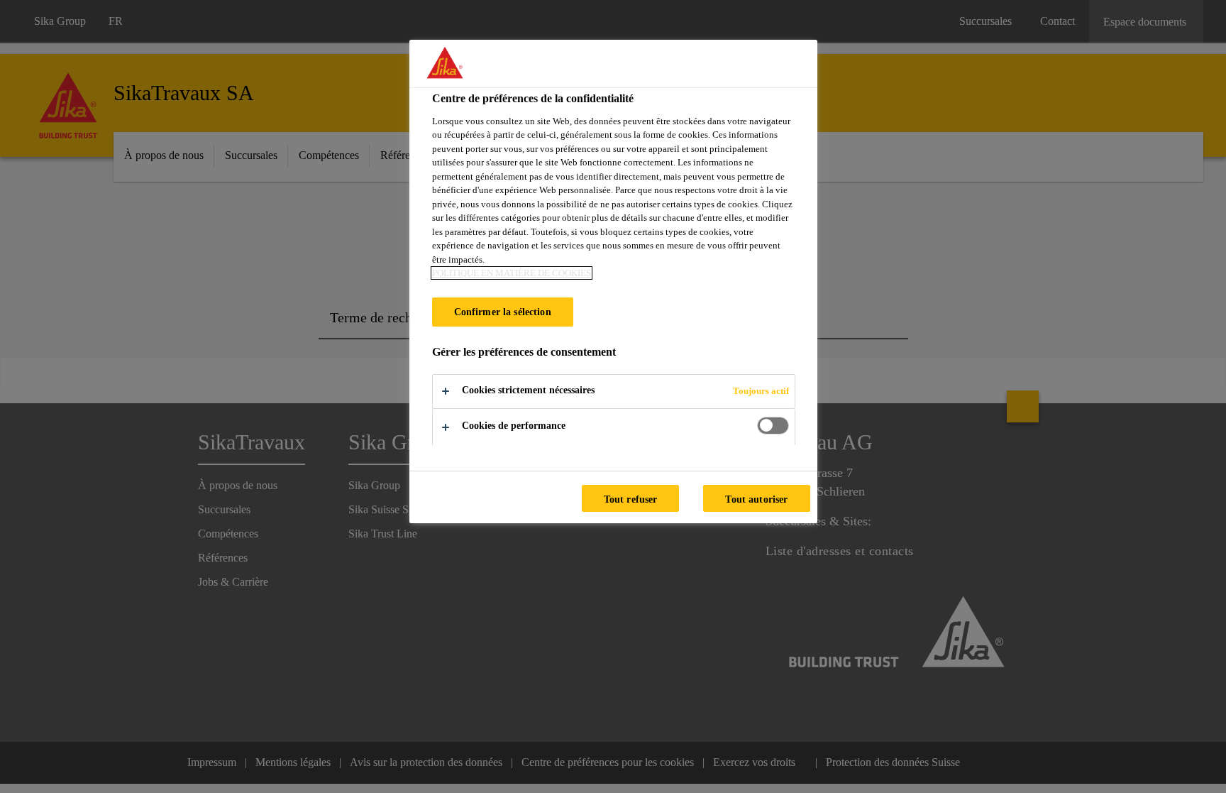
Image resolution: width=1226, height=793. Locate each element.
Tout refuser (631, 499)
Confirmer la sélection (502, 311)
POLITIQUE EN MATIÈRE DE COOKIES (511, 273)
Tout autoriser (756, 499)
